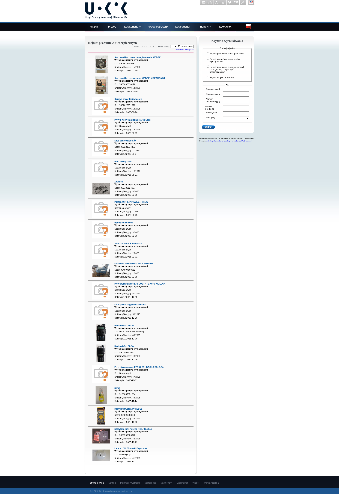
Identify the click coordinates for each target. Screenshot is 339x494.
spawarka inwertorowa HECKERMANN (133, 263)
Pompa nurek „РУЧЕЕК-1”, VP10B (131, 202)
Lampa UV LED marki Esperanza (130, 448)
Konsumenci (182, 27)
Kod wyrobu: (212, 112)
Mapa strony (210, 2)
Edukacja (225, 27)
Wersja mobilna (211, 483)
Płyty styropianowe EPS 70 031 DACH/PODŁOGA (139, 367)
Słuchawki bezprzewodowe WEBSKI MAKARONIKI (139, 78)
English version (251, 2)
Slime (117, 388)
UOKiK (95, 491)
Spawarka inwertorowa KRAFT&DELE (133, 429)
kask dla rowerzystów (125, 141)
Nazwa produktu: (209, 107)
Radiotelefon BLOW (124, 325)
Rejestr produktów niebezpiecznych (227, 53)
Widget (195, 483)
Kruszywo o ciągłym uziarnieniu (130, 304)
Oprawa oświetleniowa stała (128, 99)
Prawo (112, 27)
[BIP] (245, 27)
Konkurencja (132, 27)
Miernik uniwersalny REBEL (128, 409)
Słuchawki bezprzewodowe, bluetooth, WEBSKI (137, 57)
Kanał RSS (243, 2)
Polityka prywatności (130, 483)
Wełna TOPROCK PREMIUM (128, 243)
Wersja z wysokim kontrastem (230, 2)
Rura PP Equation (123, 161)
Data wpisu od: (213, 89)
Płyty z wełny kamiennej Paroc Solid (132, 120)
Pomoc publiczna (158, 27)
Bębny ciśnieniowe (123, 222)
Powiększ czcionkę (216, 2)
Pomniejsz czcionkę (223, 2)
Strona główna (97, 483)
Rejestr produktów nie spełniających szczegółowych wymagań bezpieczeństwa (227, 69)
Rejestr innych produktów (222, 77)
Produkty (205, 27)
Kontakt (203, 2)
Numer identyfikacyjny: (213, 100)
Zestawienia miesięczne (184, 49)
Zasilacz (118, 182)
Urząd (94, 27)
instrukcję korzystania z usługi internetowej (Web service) (229, 141)
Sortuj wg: (211, 117)
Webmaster (182, 483)
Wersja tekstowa (236, 2)
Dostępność (150, 483)
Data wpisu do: (213, 94)
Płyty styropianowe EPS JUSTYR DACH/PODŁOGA (139, 284)
